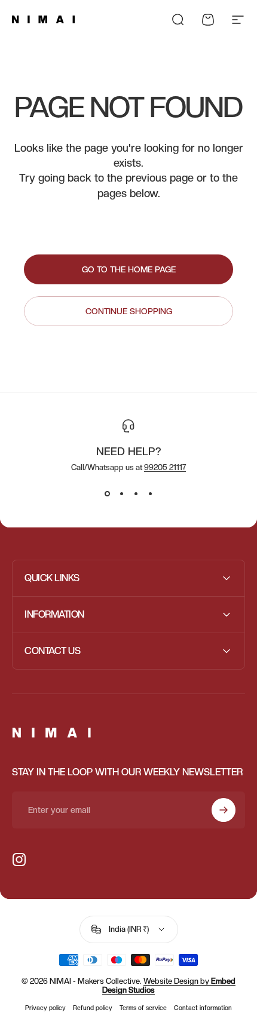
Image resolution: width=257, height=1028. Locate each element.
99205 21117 (165, 467)
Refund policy (92, 1007)
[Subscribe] (223, 810)
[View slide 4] (150, 493)
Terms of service (143, 1007)
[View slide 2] (121, 493)
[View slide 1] (107, 493)
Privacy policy (45, 1007)
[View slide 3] (135, 493)
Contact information (203, 1007)
